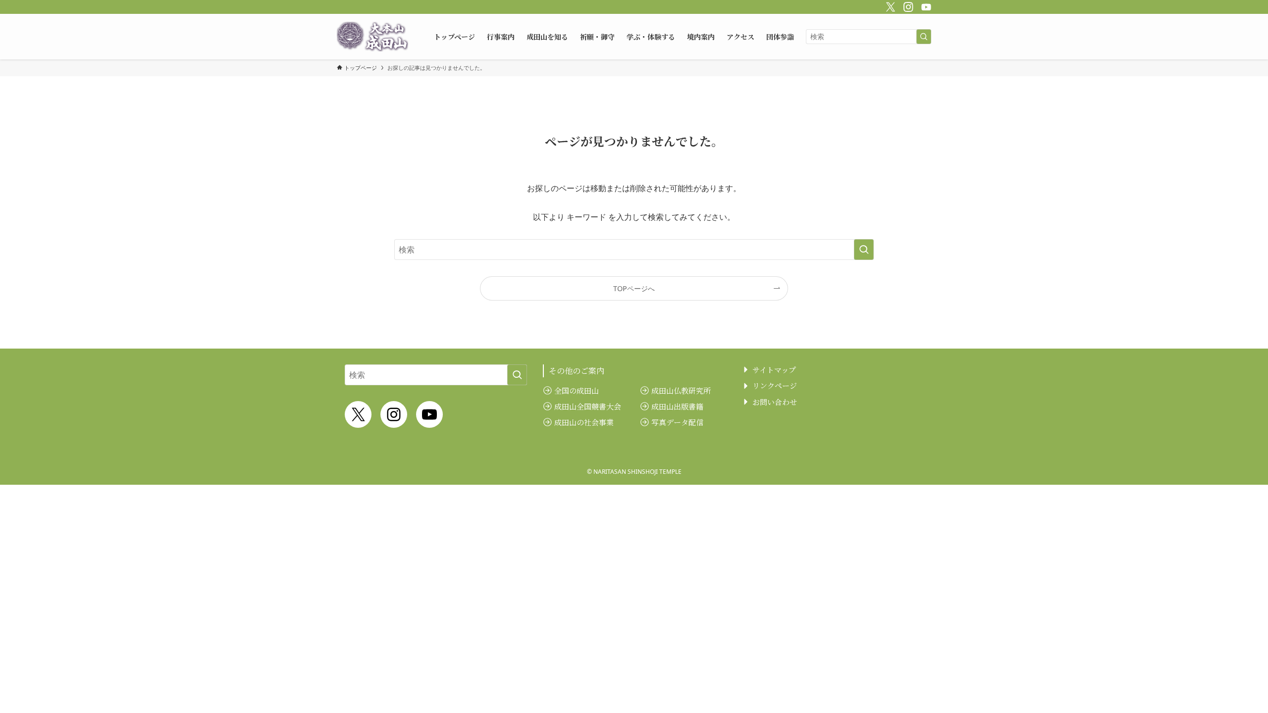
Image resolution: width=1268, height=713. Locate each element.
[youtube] (924, 5)
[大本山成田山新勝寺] (372, 36)
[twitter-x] (889, 5)
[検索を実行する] (923, 36)
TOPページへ (634, 288)
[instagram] (906, 5)
